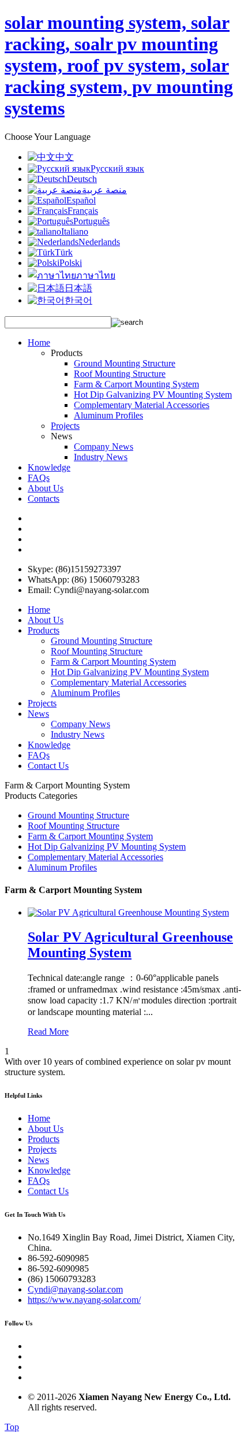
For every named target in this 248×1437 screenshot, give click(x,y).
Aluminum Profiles (108, 415)
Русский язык (117, 168)
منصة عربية (104, 190)
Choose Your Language (48, 137)
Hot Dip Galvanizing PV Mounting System (153, 394)
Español (81, 200)
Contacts (43, 498)
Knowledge (49, 467)
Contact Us (48, 766)
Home (39, 342)
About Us (45, 488)
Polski (70, 263)
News (38, 713)
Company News (103, 446)
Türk (64, 252)
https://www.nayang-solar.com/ (84, 1300)
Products (43, 630)
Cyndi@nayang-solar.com (75, 1289)
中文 (64, 157)
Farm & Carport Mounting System (136, 384)
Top (12, 1427)
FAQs (39, 478)
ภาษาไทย (95, 275)
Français (82, 211)
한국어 (78, 300)
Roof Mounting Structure (120, 374)
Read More (48, 1031)
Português (91, 221)
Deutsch (82, 179)
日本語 (78, 288)
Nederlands (99, 242)
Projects (65, 426)
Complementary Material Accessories (141, 405)
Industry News (100, 457)
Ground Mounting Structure (124, 363)
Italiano (74, 231)
